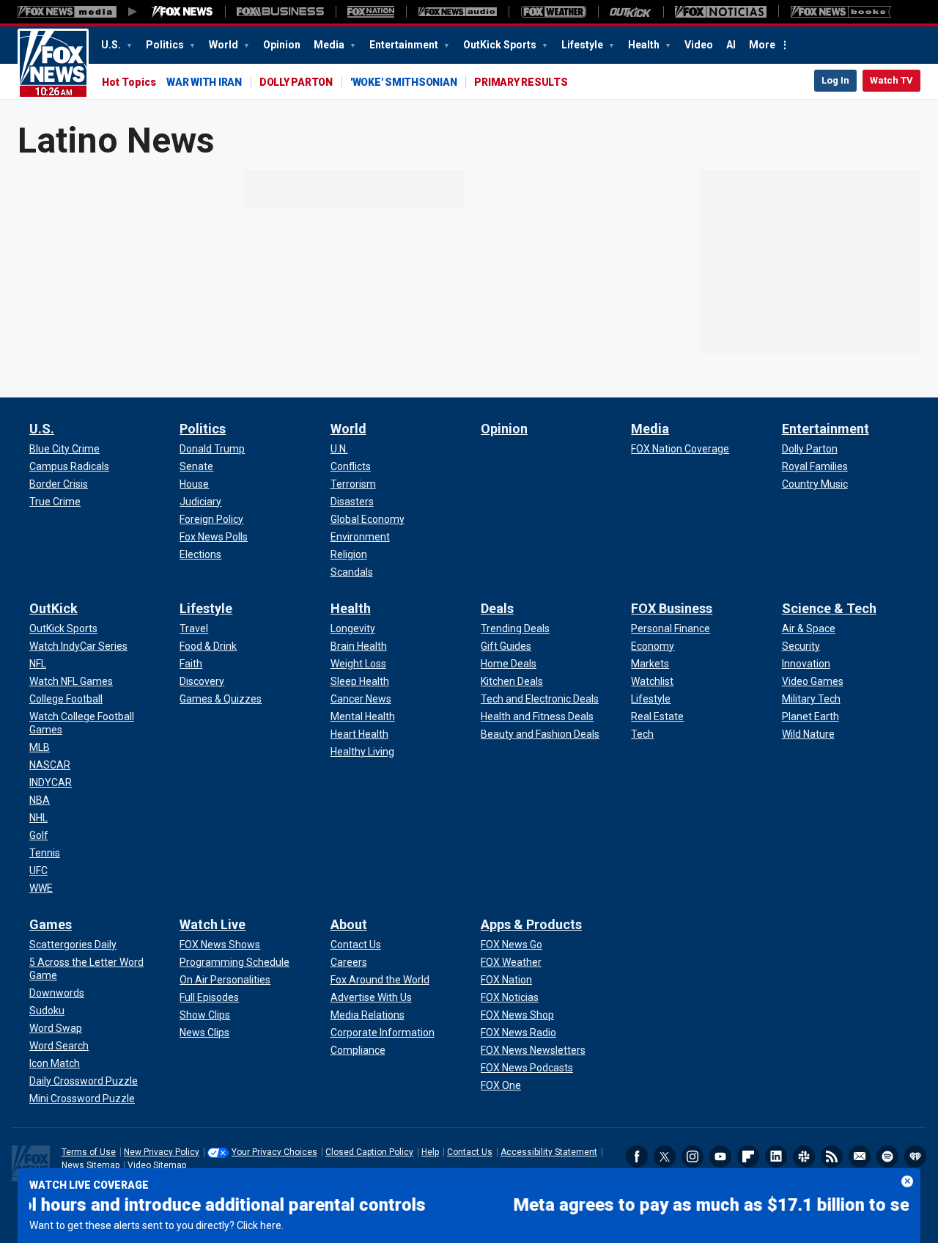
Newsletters (860, 1156)
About (348, 924)
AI (731, 45)
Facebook (637, 1156)
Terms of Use (89, 1152)
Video (698, 45)
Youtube (720, 1156)
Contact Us (469, 1152)
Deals (497, 608)
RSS (832, 1156)
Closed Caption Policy (369, 1152)
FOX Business (671, 608)
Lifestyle (583, 45)
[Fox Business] (280, 11)
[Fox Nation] (370, 12)
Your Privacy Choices (274, 1152)
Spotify (887, 1156)
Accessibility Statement (549, 1152)
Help (430, 1152)
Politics (166, 45)
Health (645, 45)
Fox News (53, 64)
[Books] (841, 12)
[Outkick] (630, 12)
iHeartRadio (915, 1156)
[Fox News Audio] (457, 11)
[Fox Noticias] (721, 12)
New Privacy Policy (161, 1152)
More (762, 45)
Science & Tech (829, 608)
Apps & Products (531, 924)
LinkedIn (776, 1156)
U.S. (112, 45)
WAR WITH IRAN (204, 82)
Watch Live (212, 924)
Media (330, 45)
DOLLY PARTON (296, 82)
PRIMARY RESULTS (520, 82)
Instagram (693, 1156)
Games (50, 924)
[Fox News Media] (182, 12)
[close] (907, 1181)
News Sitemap (90, 1165)
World (224, 45)
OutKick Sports (501, 45)
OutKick (53, 608)
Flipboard (748, 1156)
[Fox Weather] (553, 12)
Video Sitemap (157, 1165)
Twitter (665, 1156)
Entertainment (404, 45)
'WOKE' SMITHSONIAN (403, 82)
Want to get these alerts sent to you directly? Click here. (156, 1225)
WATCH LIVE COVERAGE (89, 1185)
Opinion (281, 45)
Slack (804, 1156)
